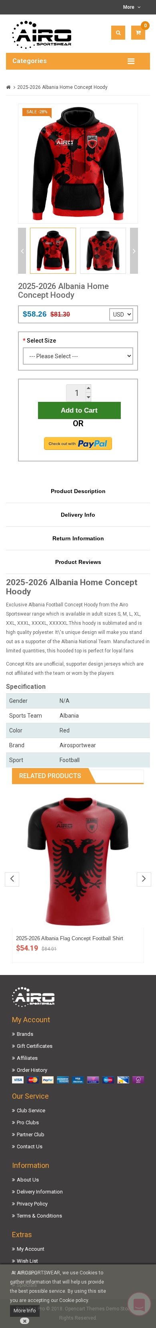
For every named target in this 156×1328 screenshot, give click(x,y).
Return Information (78, 538)
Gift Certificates (34, 1046)
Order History (32, 1070)
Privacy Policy (32, 1204)
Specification (26, 686)
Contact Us (29, 1146)
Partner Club (30, 1134)
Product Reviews (78, 562)
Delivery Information (40, 1192)
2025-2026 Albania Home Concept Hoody (62, 87)
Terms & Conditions (39, 1216)
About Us (28, 1180)
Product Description (78, 491)
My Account (30, 1249)
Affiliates (27, 1058)
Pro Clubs (28, 1122)
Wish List (27, 1261)
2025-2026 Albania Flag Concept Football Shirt (69, 938)
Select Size (41, 340)
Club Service (31, 1110)
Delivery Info (78, 515)
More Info (25, 1311)
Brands (25, 1034)
